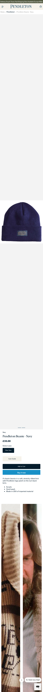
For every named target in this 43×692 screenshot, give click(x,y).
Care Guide (12, 459)
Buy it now (21, 472)
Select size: (7, 446)
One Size (8, 450)
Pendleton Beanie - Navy (25, 12)
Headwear (11, 12)
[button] (2, 6)
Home (2, 12)
